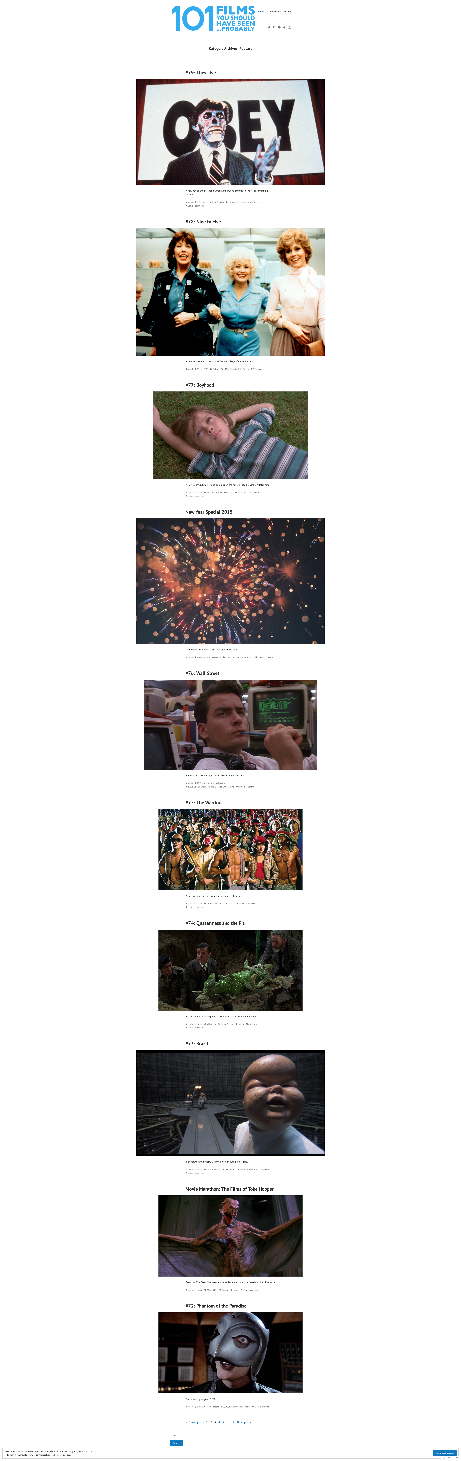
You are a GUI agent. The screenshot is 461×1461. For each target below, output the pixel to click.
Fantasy (249, 1169)
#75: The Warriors (203, 802)
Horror (244, 202)
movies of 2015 (246, 657)
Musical (247, 1406)
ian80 (190, 202)
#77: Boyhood (199, 385)
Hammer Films (244, 1024)
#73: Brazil (196, 1043)
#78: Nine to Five (203, 221)
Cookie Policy (65, 1454)
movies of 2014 (232, 657)
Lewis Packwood (195, 492)
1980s (230, 202)
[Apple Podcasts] (284, 27)
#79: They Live (200, 72)
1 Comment (258, 369)
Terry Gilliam (264, 1169)
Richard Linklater (251, 492)
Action (237, 202)
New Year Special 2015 (209, 512)
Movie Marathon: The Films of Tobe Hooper (229, 1189)
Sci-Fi (256, 1169)
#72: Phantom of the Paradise (216, 1306)
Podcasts (263, 11)
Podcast (220, 202)
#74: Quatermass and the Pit (215, 923)
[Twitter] (270, 27)
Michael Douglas (214, 786)
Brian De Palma (236, 1406)
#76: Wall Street (202, 673)
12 (232, 1422)
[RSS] (289, 27)
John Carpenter (254, 202)
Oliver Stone (228, 786)
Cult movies (250, 903)
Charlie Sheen (200, 786)
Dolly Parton (243, 369)
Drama (240, 492)
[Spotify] (279, 27)
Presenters (275, 11)
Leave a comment (196, 205)
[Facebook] (274, 27)
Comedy (233, 369)
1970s (241, 903)
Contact (287, 11)
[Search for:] (189, 1435)
